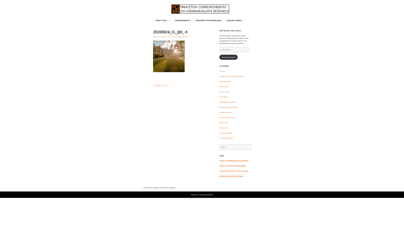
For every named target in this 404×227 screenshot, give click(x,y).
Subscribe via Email (228, 57)
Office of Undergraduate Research (233, 161)
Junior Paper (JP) (225, 81)
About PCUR (161, 20)
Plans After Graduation (227, 102)
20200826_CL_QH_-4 (161, 85)
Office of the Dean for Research (232, 166)
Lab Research (224, 87)
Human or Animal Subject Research (231, 76)
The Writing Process (226, 138)
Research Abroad (225, 112)
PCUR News (223, 97)
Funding (222, 71)
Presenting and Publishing (228, 107)
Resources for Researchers (208, 20)
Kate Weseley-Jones (181, 37)
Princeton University (168, 188)
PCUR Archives (224, 92)
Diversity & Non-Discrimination (202, 195)
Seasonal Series (234, 20)
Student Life (223, 128)
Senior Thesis (224, 123)
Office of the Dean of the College (233, 171)
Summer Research (225, 133)
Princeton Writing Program (231, 176)
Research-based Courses (227, 117)
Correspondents (183, 20)
